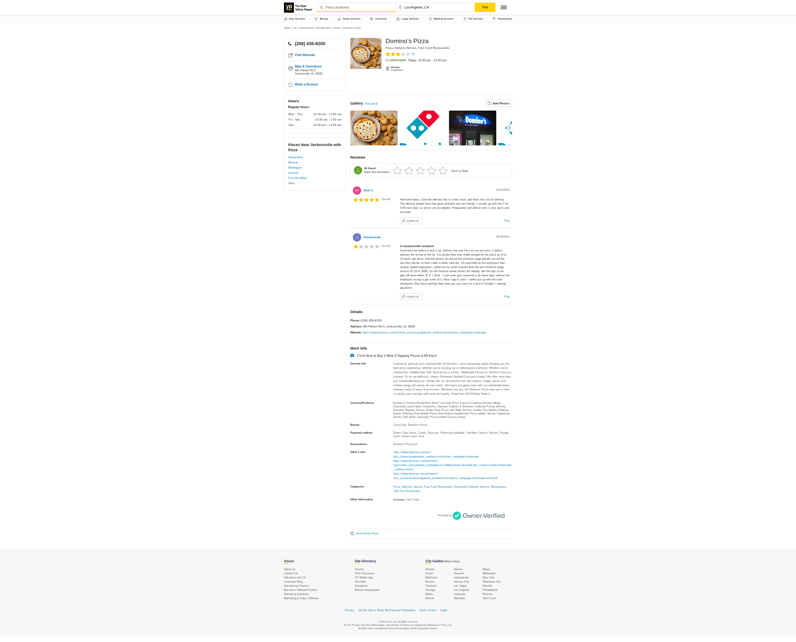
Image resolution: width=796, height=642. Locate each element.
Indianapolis (461, 577)
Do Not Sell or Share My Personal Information (387, 610)
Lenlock (293, 172)
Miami (486, 569)
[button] (504, 7)
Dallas (429, 594)
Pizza (389, 47)
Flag (507, 220)
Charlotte (431, 585)
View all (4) (371, 103)
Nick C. (369, 190)
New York (488, 577)
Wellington (295, 167)
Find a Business (365, 573)
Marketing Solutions (296, 594)
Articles (359, 569)
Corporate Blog (293, 581)
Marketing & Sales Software (301, 598)
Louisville (460, 594)
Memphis (459, 598)
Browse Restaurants (367, 589)
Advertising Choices (296, 585)
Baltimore (431, 577)
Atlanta (429, 569)
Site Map (360, 581)
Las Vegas (460, 585)
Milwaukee (489, 573)
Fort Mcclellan (297, 178)
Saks (291, 183)
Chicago (430, 589)
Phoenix (488, 594)
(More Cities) (452, 561)
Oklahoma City (492, 581)
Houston (459, 573)
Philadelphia (490, 589)
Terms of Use (427, 610)
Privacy (349, 610)
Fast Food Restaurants (433, 47)
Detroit (458, 569)
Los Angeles (461, 589)
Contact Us (291, 573)
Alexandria (295, 157)
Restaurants (498, 486)
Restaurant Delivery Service (471, 486)
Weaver (293, 162)
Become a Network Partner (300, 589)
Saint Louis (489, 598)
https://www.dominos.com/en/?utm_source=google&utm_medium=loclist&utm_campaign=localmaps (424, 332)
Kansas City (461, 581)
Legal (443, 610)
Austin (429, 573)
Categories (361, 585)
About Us (290, 569)
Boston (429, 581)
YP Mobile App (364, 577)
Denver (429, 598)
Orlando (487, 585)
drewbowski (372, 237)
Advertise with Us (295, 577)
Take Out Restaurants (406, 490)
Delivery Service (405, 47)
